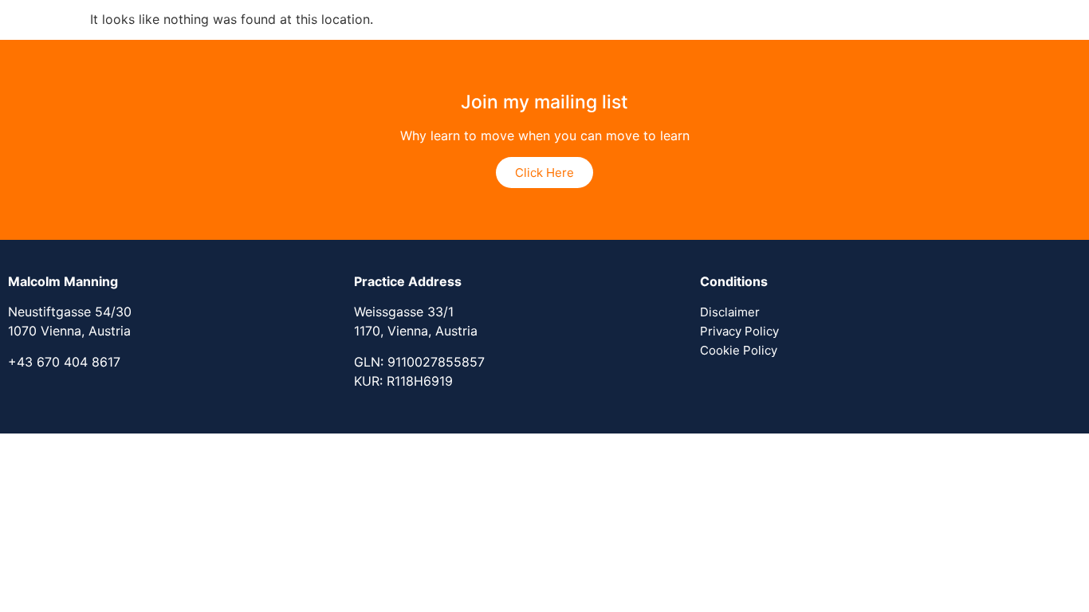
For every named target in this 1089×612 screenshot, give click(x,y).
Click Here (544, 172)
